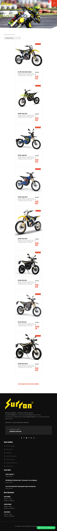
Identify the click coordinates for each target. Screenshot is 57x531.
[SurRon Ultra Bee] (28, 264)
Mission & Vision (10, 459)
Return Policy (9, 449)
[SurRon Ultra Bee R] (28, 347)
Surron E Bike (31, 73)
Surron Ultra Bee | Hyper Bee (25, 75)
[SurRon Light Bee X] (28, 180)
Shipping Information (11, 463)
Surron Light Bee (22, 74)
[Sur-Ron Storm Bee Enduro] (28, 55)
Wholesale (9, 452)
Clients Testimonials (11, 456)
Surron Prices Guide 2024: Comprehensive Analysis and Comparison (20, 486)
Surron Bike (24, 73)
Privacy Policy (9, 466)
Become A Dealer (10, 446)
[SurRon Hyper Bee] (28, 97)
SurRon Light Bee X (9, 474)
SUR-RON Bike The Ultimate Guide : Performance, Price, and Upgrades (21, 480)
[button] (46, 527)
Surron (19, 73)
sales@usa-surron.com (15, 431)
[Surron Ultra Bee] (28, 305)
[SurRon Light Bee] (28, 138)
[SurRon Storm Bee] (28, 222)
